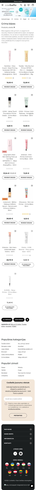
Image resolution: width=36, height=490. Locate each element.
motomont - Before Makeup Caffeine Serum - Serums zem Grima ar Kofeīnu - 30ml (9, 206)
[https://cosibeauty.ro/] (26, 472)
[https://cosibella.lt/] (21, 472)
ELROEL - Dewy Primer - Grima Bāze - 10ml (9, 292)
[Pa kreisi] (1, 1)
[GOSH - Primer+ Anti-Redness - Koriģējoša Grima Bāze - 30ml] (26, 101)
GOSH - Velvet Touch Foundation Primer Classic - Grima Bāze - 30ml (9, 114)
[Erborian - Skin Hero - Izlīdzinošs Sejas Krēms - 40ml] (9, 237)
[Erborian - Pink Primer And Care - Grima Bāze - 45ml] (26, 144)
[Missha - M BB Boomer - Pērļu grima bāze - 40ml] (26, 237)
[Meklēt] (21, 5)
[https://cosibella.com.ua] (12, 464)
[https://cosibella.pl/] (7, 464)
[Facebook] (15, 453)
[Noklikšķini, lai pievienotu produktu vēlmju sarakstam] (15, 49)
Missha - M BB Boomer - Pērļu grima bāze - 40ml (26, 249)
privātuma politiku (14, 409)
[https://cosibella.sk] (29, 464)
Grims (16, 19)
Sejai (24, 19)
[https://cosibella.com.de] (10, 472)
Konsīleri (8, 326)
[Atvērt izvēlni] (2, 5)
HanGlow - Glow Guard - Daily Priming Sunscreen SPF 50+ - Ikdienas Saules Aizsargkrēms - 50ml (9, 70)
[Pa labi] (34, 1)
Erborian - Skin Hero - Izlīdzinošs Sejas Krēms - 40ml (9, 249)
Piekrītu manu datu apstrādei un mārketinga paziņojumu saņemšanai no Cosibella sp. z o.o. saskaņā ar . (20, 406)
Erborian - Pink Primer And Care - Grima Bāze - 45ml (26, 157)
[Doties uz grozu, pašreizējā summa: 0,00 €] (33, 5)
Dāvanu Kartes (18, 1)
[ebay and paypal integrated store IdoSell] (18, 485)
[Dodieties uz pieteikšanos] (25, 5)
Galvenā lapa (5, 19)
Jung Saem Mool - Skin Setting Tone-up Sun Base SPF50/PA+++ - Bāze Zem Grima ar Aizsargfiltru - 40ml (9, 160)
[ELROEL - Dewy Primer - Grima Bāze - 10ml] (9, 279)
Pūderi (14, 326)
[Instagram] (21, 453)
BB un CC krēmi (16, 324)
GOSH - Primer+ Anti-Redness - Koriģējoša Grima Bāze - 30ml (26, 113)
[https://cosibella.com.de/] (15, 472)
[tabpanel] (18, 12)
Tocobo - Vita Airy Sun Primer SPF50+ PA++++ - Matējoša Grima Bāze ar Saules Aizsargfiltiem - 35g (26, 70)
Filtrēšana (7, 319)
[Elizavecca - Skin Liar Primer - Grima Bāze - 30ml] (26, 191)
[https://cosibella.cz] (18, 464)
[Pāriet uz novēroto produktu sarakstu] (29, 5)
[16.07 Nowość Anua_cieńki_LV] (18, 12)
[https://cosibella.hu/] (23, 464)
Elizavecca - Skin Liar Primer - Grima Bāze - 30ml (26, 204)
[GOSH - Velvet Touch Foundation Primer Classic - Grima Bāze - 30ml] (9, 101)
